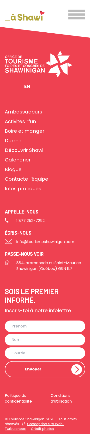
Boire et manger (24, 131)
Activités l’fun (20, 121)
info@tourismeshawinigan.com (45, 241)
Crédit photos (42, 428)
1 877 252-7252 (30, 220)
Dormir (13, 140)
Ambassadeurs (23, 111)
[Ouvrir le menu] (76, 14)
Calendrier (18, 159)
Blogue (13, 169)
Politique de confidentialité (18, 398)
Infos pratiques (23, 188)
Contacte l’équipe (26, 179)
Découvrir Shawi (24, 150)
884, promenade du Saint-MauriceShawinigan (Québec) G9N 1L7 (48, 265)
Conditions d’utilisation (61, 398)
